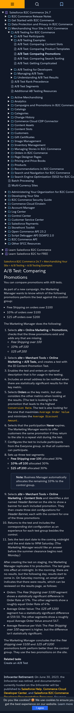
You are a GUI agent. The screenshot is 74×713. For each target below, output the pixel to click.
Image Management (28, 141)
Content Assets (24, 125)
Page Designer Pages (28, 157)
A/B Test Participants (31, 36)
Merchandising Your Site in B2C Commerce (40, 28)
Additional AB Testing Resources (36, 91)
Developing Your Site (25, 196)
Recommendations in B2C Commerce (39, 169)
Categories (21, 113)
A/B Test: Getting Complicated (37, 63)
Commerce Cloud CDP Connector (36, 121)
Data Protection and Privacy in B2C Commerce (42, 24)
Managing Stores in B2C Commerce (38, 149)
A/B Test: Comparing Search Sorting (41, 58)
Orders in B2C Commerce (31, 153)
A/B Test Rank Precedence (32, 81)
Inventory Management (30, 145)
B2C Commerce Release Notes (31, 16)
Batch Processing (23, 180)
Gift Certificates (24, 137)
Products (20, 165)
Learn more (65, 704)
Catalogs (20, 109)
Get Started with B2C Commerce (33, 20)
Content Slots (23, 129)
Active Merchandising (29, 97)
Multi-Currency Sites (25, 185)
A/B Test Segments (27, 86)
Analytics (20, 101)
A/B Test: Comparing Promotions (39, 54)
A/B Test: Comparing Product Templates (44, 49)
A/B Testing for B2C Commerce (35, 32)
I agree (40, 707)
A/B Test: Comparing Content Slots (40, 44)
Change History (24, 117)
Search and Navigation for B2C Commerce (42, 173)
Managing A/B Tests (30, 73)
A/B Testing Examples (31, 40)
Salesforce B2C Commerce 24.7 (30, 12)
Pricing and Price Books (30, 161)
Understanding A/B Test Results (38, 77)
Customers (21, 133)
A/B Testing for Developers (35, 69)
